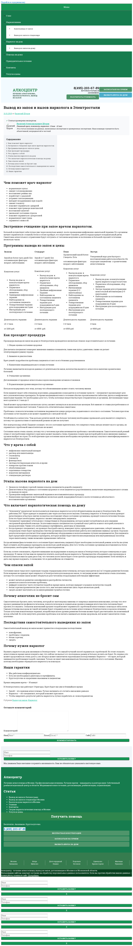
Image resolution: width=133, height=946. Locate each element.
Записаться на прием (116, 89)
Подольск (77, 861)
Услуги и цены (13, 74)
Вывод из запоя (19, 700)
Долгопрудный (55, 861)
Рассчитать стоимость (82, 97)
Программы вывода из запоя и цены (23, 148)
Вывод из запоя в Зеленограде (23, 797)
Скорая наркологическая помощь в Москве (30, 809)
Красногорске (98, 864)
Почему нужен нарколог (18, 169)
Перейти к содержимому (13, 2)
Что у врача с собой (16, 153)
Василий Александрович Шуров (33, 123)
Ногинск (76, 864)
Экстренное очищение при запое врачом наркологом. (31, 146)
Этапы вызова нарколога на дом (22, 156)
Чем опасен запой (16, 161)
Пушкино (119, 864)
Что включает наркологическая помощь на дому (29, 158)
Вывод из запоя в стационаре (27, 35)
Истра (34, 861)
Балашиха (13, 864)
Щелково (34, 864)
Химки (56, 864)
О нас (8, 16)
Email (47, 735)
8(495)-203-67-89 (86, 88)
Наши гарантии (15, 171)
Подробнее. (33, 875)
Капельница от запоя (23, 29)
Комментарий (11, 730)
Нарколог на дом (14, 41)
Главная (13, 804)
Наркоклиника (13, 22)
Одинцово (97, 861)
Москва (13, 861)
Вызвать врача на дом (116, 95)
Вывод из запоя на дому (24, 48)
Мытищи (119, 861)
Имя (6, 735)
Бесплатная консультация (66, 833)
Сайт (88, 735)
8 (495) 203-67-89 (15, 829)
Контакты (11, 67)
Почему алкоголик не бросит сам (22, 164)
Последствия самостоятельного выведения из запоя (32, 166)
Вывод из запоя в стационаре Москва (26, 799)
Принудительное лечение (19, 61)
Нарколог (32, 700)
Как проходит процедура (18, 151)
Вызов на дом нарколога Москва (24, 802)
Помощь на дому (14, 54)
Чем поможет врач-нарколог (20, 143)
